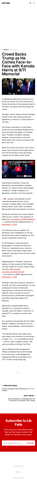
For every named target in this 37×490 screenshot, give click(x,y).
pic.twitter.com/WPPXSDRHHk (23, 219)
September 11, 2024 (9, 224)
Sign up (18, 472)
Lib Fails (6, 3)
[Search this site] (30, 3)
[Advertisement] (18, 25)
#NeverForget (15, 269)
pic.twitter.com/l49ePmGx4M (13, 272)
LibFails (6, 49)
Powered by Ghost (18, 477)
